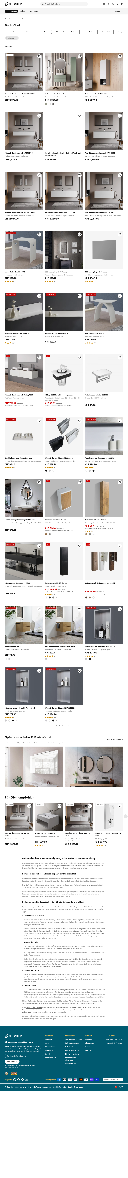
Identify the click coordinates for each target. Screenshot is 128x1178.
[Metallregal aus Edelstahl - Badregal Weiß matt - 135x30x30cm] (64, 131)
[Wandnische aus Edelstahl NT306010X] (24, 686)
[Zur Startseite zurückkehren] (13, 4)
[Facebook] (18, 1079)
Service (117, 11)
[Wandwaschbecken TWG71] (49, 817)
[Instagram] (14, 1079)
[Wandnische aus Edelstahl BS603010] (104, 436)
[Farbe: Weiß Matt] (50, 104)
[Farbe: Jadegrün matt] (46, 104)
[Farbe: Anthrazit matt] (53, 104)
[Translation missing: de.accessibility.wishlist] (117, 4)
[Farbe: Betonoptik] (90, 534)
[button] (9, 281)
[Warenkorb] (121, 4)
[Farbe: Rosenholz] (86, 597)
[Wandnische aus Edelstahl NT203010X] (104, 625)
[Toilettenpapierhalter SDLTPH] (104, 373)
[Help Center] (108, 4)
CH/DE (120, 1087)
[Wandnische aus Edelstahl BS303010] (64, 436)
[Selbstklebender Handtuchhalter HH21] (64, 625)
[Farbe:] (93, 597)
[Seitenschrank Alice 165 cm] (104, 498)
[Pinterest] (22, 1079)
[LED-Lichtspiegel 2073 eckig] (64, 250)
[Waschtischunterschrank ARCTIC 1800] (64, 191)
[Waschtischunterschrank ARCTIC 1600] (24, 72)
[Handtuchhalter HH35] (24, 625)
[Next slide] (126, 816)
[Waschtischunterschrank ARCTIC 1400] (24, 131)
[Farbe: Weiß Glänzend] (46, 597)
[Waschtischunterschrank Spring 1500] (24, 373)
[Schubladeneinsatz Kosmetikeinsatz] (24, 436)
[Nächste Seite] (72, 726)
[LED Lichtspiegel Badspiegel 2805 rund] (24, 498)
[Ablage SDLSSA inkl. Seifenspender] (64, 373)
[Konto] (112, 4)
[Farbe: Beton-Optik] (50, 534)
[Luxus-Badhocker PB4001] (104, 312)
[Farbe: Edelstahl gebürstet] (50, 471)
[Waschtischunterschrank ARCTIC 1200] (104, 191)
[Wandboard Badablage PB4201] (24, 312)
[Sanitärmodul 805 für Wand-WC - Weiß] (109, 817)
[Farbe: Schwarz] (46, 471)
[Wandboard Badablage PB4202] (64, 312)
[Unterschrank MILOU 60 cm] (64, 72)
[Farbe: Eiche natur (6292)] (86, 534)
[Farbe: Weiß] (53, 471)
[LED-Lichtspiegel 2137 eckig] (104, 250)
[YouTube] (26, 1079)
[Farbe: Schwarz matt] (50, 597)
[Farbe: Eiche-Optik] (46, 534)
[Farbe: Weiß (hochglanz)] (93, 534)
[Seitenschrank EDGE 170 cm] (64, 561)
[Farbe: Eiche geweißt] (90, 597)
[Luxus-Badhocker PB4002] (24, 250)
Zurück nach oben (111, 1079)
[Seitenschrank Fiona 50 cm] (64, 498)
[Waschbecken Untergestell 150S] (24, 561)
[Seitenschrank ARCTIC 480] (104, 72)
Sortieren (10, 38)
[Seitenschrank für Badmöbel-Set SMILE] (104, 561)
